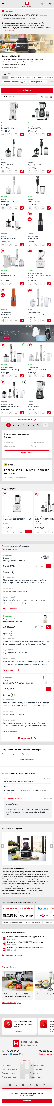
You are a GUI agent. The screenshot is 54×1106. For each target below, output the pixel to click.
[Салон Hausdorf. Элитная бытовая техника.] (3, 11)
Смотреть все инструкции (12, 955)
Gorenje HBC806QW (8, 274)
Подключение (8, 1065)
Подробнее (18, 1031)
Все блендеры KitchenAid (10, 68)
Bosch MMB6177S (34, 127)
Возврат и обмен (37, 1069)
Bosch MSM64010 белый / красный (18, 681)
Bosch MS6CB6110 (34, 201)
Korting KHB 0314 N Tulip (10, 405)
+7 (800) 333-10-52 (43, 1051)
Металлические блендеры (14, 82)
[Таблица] (51, 97)
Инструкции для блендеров (13, 932)
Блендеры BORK (33, 922)
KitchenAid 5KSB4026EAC (14, 620)
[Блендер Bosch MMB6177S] (40, 101)
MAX (23, 1054)
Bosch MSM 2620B (34, 164)
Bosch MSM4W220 (8, 164)
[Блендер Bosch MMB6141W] (13, 101)
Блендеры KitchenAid (13, 922)
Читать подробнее (10, 608)
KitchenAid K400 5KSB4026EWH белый (39, 275)
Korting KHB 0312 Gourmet (14, 559)
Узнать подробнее (27, 1096)
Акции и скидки (27, 1060)
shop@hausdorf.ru (45, 1054)
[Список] (46, 97)
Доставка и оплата (9, 1069)
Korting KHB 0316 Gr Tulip (10, 369)
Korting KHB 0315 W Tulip (37, 369)
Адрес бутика (35, 1077)
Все (5, 77)
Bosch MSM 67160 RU (8, 237)
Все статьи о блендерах (11, 1003)
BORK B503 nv (33, 237)
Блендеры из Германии (20, 77)
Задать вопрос (27, 759)
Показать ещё (25, 419)
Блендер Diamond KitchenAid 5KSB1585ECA (17, 781)
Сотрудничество (37, 1065)
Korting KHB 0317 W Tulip (37, 313)
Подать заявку (27, 453)
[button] (2, 42)
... (33, 425)
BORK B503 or (6, 313)
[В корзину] (22, 134)
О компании (35, 1073)
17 (38, 425)
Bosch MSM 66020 (7, 201)
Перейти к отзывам (9, 549)
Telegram (15, 1054)
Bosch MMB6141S (34, 405)
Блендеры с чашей (38, 82)
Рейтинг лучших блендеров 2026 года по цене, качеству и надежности (17, 985)
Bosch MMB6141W (7, 127)
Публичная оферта (9, 1077)
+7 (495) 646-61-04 (10, 1051)
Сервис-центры (8, 1073)
